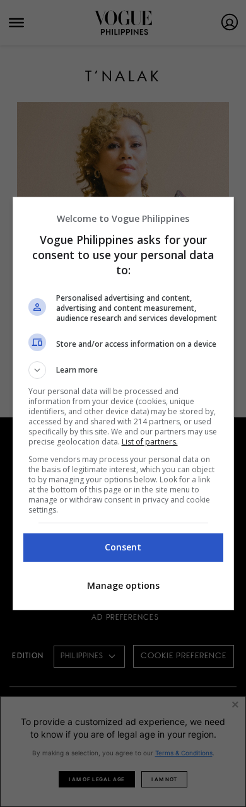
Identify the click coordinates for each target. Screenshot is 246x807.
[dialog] (123, 403)
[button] (123, 370)
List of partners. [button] (150, 441)
